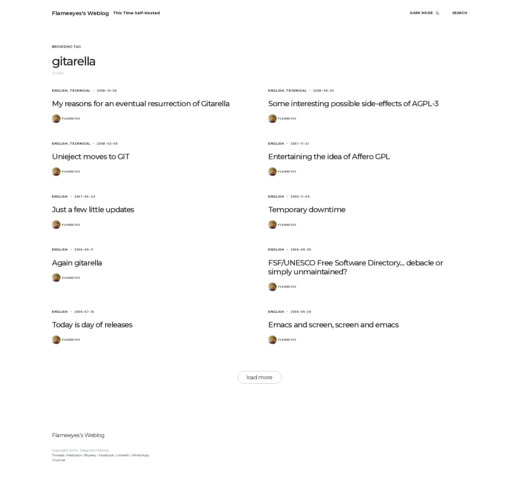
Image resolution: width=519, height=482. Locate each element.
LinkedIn (122, 455)
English (60, 90)
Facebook (106, 455)
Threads (58, 455)
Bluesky (90, 455)
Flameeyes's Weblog (80, 13)
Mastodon (74, 455)
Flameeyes (71, 118)
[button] (426, 13)
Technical (80, 90)
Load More (259, 377)
